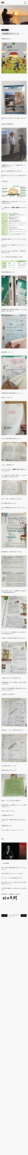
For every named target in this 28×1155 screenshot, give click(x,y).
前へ (5, 915)
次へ (23, 915)
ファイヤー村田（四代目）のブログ (13, 915)
